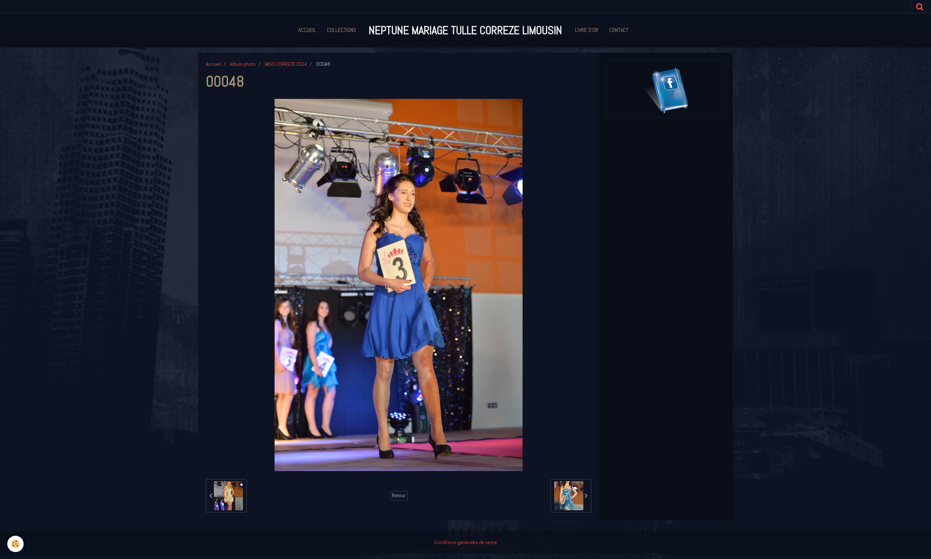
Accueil (307, 30)
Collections (341, 30)
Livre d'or (586, 30)
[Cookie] (15, 544)
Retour (398, 495)
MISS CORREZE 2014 (286, 64)
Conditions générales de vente (465, 542)
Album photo (243, 64)
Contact (618, 30)
